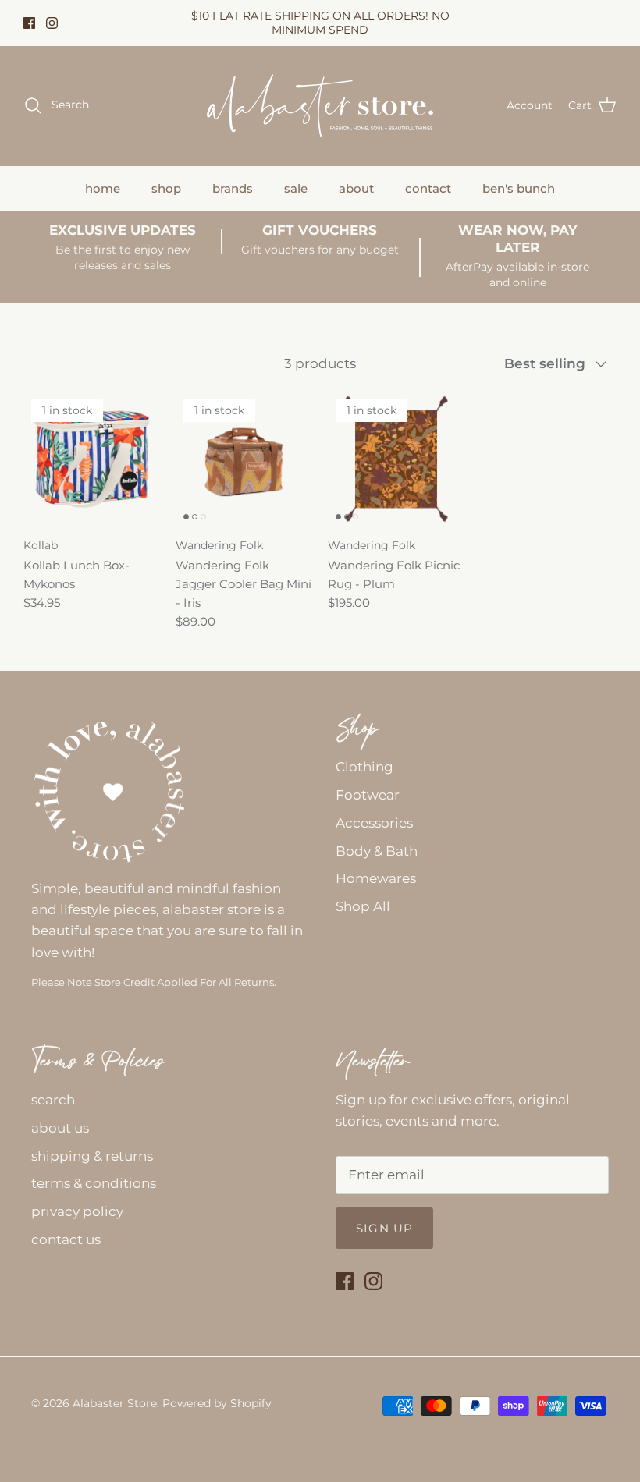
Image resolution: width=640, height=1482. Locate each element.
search (53, 1100)
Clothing (364, 767)
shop (166, 188)
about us (60, 1128)
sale (296, 188)
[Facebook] (29, 23)
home (102, 188)
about (356, 188)
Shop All (363, 906)
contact (428, 188)
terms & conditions (93, 1183)
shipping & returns (92, 1156)
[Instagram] (52, 23)
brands (232, 188)
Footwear (368, 795)
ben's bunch (518, 188)
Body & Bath (377, 851)
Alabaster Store (115, 1403)
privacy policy (77, 1211)
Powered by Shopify (217, 1403)
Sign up (384, 1228)
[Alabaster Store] (320, 106)
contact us (66, 1239)
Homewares (376, 878)
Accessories (374, 823)
